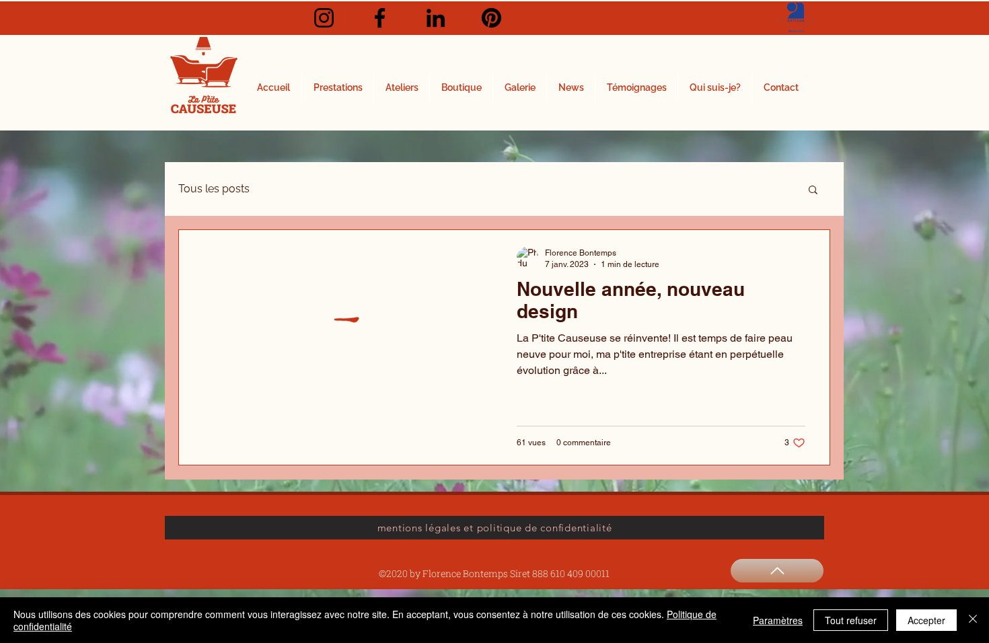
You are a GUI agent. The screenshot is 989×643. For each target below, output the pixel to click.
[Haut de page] (777, 570)
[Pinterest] (491, 18)
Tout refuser (851, 620)
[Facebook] (380, 18)
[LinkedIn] (436, 18)
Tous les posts (214, 188)
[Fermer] (973, 620)
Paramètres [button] (778, 620)
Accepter (926, 620)
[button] (813, 191)
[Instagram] (324, 18)
